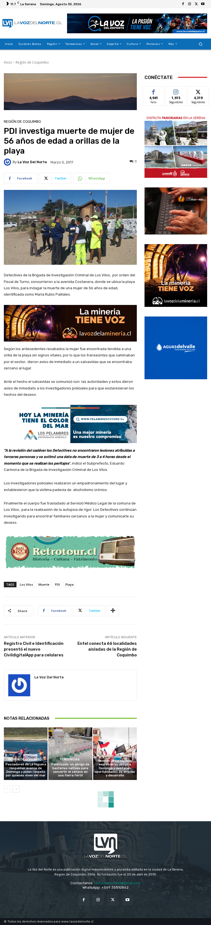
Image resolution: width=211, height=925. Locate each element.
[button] (200, 44)
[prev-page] (7, 789)
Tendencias (70, 759)
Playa (69, 584)
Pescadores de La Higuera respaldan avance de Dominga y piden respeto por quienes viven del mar (25, 770)
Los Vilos (26, 584)
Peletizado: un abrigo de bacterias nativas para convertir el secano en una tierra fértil (70, 770)
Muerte (43, 584)
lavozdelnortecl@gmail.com (117, 883)
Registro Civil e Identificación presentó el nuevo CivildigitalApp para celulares (33, 649)
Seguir (176, 91)
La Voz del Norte (32, 162)
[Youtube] (202, 4)
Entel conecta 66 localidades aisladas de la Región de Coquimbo (107, 649)
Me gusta (153, 91)
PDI (57, 584)
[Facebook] (183, 4)
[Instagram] (189, 4)
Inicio (8, 62)
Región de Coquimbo (32, 62)
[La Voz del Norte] (8, 162)
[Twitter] (196, 4)
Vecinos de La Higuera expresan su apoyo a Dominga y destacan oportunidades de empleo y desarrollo (115, 768)
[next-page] (16, 789)
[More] (113, 610)
